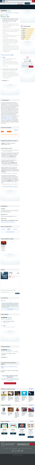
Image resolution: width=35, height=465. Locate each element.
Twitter (16, 451)
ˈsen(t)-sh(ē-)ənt (8, 12)
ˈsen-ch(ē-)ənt (8, 319)
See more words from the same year (8, 222)
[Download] (11, 274)
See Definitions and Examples (27, 62)
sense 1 (15, 216)
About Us (7, 448)
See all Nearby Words (10, 231)
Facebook (13, 451)
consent (5, 119)
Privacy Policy (24, 448)
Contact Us (20, 448)
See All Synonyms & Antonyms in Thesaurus (10, 134)
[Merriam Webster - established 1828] (3, 1)
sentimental (9, 115)
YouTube (19, 451)
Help (4, 448)
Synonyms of (4, 14)
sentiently (15, 229)
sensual (8, 117)
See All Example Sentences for (10, 186)
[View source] (16, 158)
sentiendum (3, 229)
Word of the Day (27, 59)
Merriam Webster (3, 444)
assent (2, 119)
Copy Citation (10, 309)
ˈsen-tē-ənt (15, 12)
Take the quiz (30, 436)
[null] (30, 61)
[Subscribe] (9, 274)
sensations (9, 118)
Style (2, 300)
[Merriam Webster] (27, 57)
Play (4, 433)
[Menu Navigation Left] (1, 3)
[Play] (10, 276)
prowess (26, 61)
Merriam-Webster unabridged (10, 383)
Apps (10, 448)
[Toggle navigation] (1, 1)
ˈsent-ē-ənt (15, 351)
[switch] (5, 16)
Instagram (22, 451)
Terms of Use (30, 448)
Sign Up (17, 293)
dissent (10, 119)
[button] (20, 3)
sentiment (3, 115)
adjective (9, 10)
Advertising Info (14, 448)
